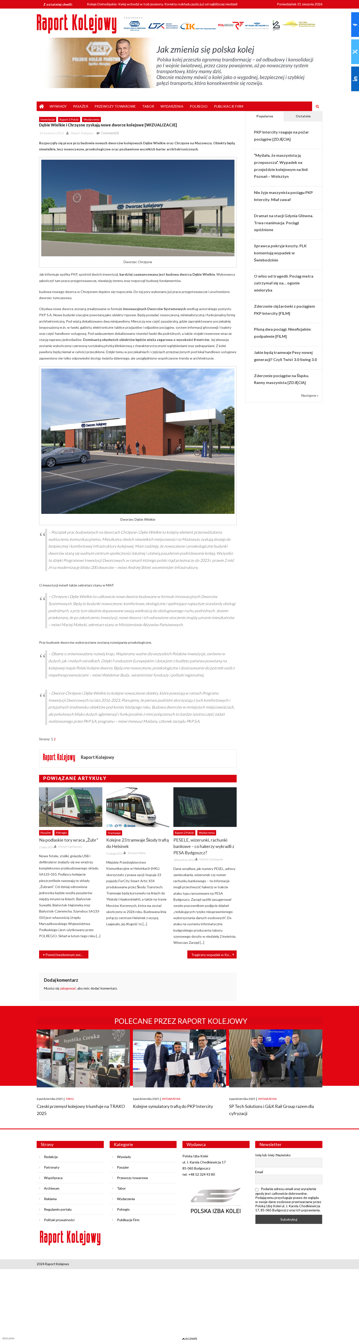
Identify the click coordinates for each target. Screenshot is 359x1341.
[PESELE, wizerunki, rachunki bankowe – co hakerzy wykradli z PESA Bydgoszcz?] (205, 807)
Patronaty (51, 1167)
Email (259, 1172)
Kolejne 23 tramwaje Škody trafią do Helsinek (137, 843)
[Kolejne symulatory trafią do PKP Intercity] (179, 1058)
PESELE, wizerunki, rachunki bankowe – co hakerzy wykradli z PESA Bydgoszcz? (203, 846)
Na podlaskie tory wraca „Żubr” (68, 840)
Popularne (264, 116)
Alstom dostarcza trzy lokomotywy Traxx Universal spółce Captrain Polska (143, 5)
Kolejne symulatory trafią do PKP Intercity (173, 1106)
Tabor (148, 106)
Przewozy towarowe (115, 106)
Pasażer (80, 106)
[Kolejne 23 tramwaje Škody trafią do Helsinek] (137, 807)
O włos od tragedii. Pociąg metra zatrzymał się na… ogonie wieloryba (283, 283)
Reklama (50, 1199)
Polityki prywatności (59, 1220)
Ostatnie (303, 116)
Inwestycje (48, 119)
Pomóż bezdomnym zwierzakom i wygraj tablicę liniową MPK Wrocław (66, 955)
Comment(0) (110, 133)
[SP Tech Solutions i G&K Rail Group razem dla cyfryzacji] (275, 1058)
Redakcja (51, 1157)
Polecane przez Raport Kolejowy (180, 1020)
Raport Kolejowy (82, 133)
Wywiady (58, 106)
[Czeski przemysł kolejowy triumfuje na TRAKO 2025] (83, 1058)
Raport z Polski (69, 119)
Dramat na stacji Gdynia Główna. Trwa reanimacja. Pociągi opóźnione (283, 222)
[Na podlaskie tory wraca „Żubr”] (70, 807)
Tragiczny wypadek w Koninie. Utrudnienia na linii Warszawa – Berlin (214, 955)
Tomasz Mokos (136, 853)
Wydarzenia (171, 106)
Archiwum (51, 1188)
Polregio (199, 106)
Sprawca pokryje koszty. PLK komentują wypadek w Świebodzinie (280, 252)
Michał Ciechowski (70, 846)
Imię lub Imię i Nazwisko (273, 1155)
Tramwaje (114, 833)
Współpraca (53, 1178)
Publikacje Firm (228, 106)
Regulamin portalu (58, 1209)
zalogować (68, 988)
